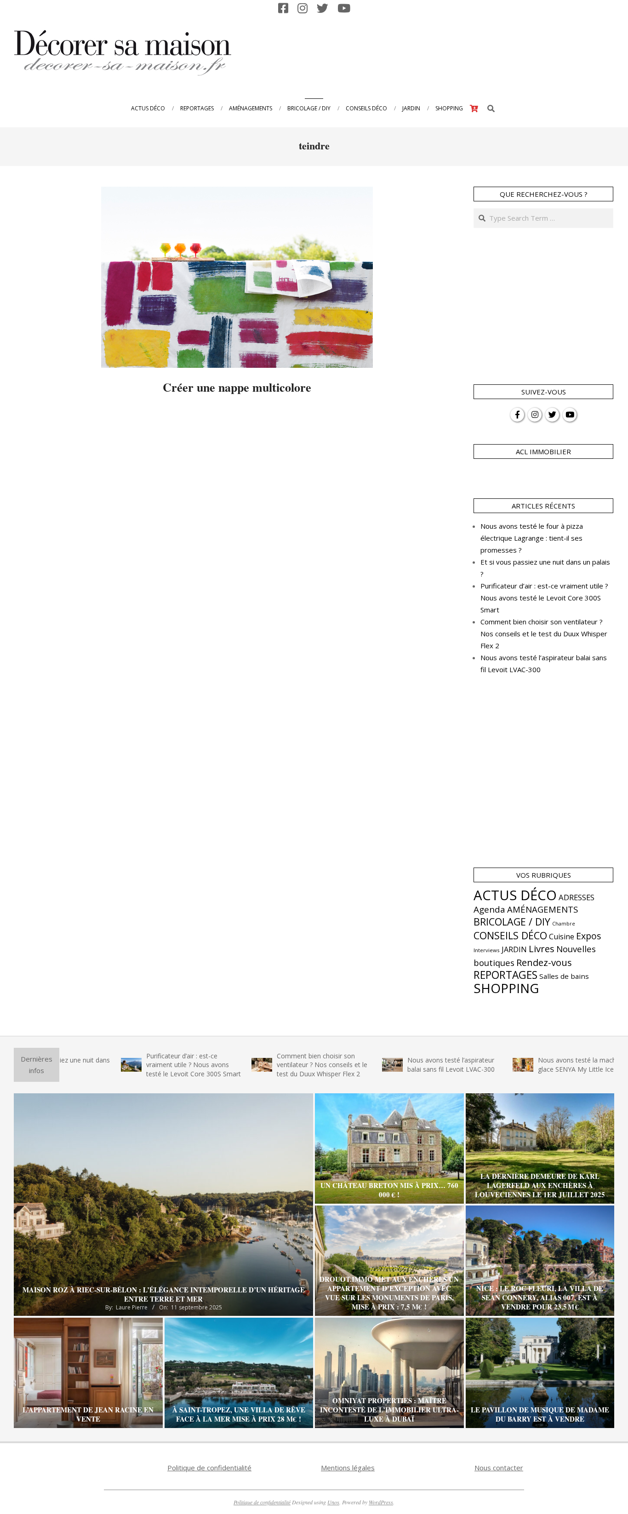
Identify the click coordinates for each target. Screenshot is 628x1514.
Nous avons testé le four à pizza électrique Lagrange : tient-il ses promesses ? (531, 537)
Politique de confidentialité (209, 1467)
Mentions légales (348, 1467)
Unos (333, 1502)
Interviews (487, 950)
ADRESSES (576, 897)
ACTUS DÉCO (515, 895)
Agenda (489, 909)
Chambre (563, 923)
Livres (541, 948)
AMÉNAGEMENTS (542, 909)
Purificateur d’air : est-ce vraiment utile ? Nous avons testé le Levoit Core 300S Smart (544, 597)
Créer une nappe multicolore (237, 387)
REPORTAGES (505, 975)
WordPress (381, 1502)
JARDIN (514, 949)
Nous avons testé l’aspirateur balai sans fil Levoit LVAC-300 (406, 1065)
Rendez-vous (544, 962)
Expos (588, 936)
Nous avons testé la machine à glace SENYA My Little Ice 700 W (541, 1065)
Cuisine (561, 936)
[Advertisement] (444, 52)
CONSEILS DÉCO (510, 935)
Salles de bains (564, 976)
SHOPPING (506, 988)
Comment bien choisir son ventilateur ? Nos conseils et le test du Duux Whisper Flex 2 (543, 633)
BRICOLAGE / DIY (512, 921)
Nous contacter (498, 1467)
